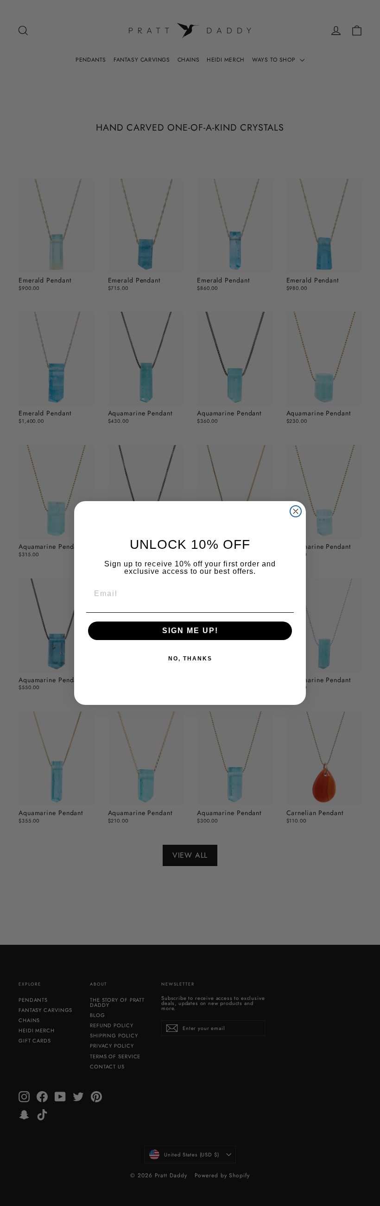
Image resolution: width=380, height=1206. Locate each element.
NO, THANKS (190, 658)
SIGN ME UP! (190, 630)
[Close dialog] (295, 511)
